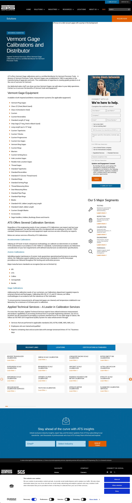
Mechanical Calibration (16, 33)
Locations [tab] (60, 347)
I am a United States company (102, 147)
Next (129, 379)
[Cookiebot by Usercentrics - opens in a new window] (11, 499)
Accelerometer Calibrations (19, 240)
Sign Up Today (97, 444)
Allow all (117, 479)
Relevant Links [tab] (32, 347)
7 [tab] (22, 406)
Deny (117, 491)
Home (56, 472)
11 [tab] (32, 406)
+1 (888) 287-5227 (112, 2)
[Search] (129, 9)
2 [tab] (9, 406)
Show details (93, 499)
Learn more (101, 213)
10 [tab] (29, 406)
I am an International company (102, 149)
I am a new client (98, 124)
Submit (96, 179)
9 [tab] (27, 406)
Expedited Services (98, 153)
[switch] (51, 499)
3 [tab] (11, 406)
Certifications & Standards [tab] (94, 347)
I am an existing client (99, 126)
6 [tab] (19, 406)
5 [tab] (16, 406)
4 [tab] (14, 406)
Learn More (10, 360)
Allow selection (117, 485)
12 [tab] (34, 406)
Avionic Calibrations (16, 252)
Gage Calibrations (15, 288)
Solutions (11, 18)
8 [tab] (24, 406)
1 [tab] (6, 406)
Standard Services (113, 153)
